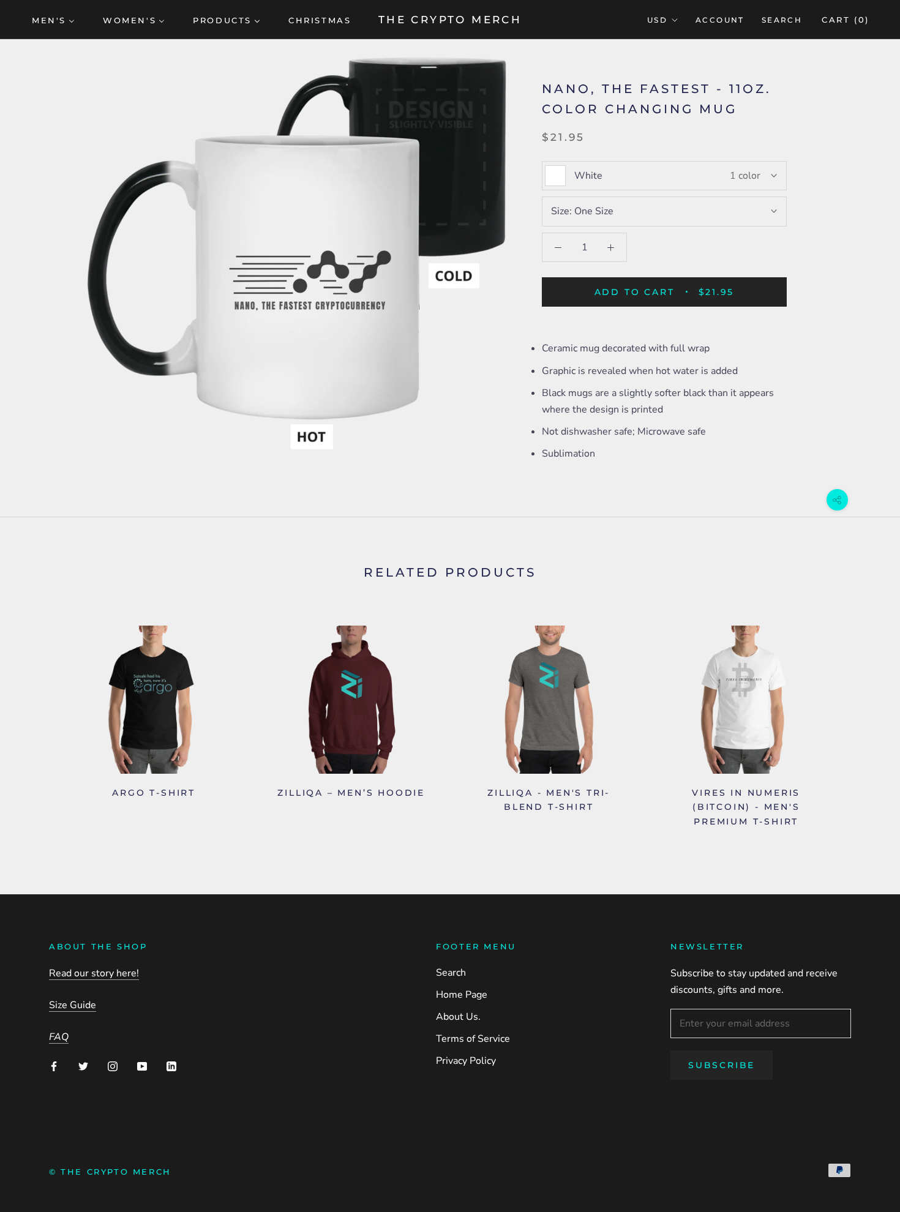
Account (720, 19)
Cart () (845, 19)
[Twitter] (83, 1066)
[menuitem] (53, 19)
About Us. (458, 1016)
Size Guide (72, 1005)
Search (782, 19)
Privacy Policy (466, 1061)
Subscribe (721, 1065)
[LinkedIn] (171, 1066)
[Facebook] (54, 1066)
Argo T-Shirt (153, 792)
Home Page (461, 994)
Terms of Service (473, 1039)
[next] (862, 721)
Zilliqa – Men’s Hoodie (351, 792)
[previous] (38, 721)
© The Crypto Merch (110, 1171)
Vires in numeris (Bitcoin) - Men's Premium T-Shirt (746, 806)
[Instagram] (113, 1066)
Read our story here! (94, 973)
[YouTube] (142, 1066)
